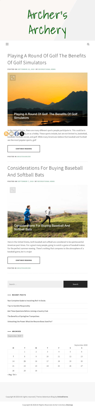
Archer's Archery (47, 22)
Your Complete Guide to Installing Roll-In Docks (27, 300)
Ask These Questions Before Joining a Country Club (28, 311)
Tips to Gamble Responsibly (19, 306)
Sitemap (69, 405)
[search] (87, 44)
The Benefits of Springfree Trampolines (23, 316)
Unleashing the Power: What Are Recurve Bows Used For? (30, 321)
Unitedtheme (62, 397)
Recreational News (47, 69)
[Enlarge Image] (13, 78)
